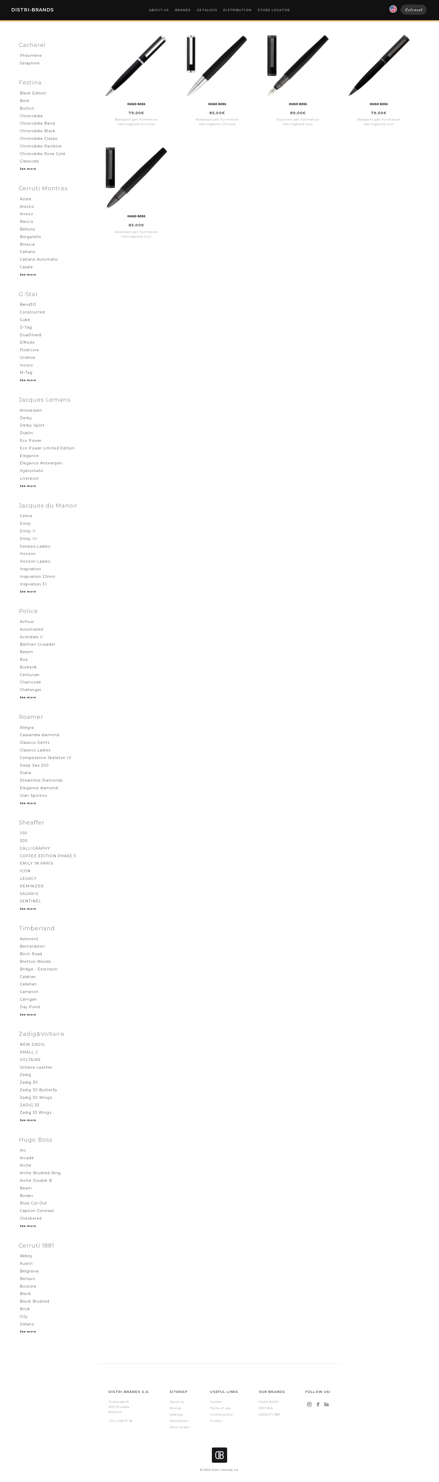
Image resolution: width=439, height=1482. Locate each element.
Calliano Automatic (39, 259)
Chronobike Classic (39, 138)
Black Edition (33, 93)
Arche (26, 1165)
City (24, 1316)
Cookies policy (221, 1414)
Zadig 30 (29, 1082)
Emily (25, 523)
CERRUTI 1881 (269, 1414)
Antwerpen (31, 410)
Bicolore (28, 1286)
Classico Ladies (35, 750)
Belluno (27, 229)
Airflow (27, 621)
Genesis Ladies (35, 546)
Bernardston (32, 946)
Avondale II (31, 637)
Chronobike (31, 116)
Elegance (29, 455)
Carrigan (28, 999)
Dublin (26, 433)
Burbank (28, 667)
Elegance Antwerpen (41, 463)
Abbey (26, 1256)
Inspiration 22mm (37, 576)
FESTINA (266, 1408)
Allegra (27, 727)
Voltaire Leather (36, 1067)
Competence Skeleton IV (45, 757)
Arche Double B (36, 1180)
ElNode (27, 342)
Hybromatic (32, 470)
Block (25, 1293)
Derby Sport (32, 425)
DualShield (30, 335)
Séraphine (30, 63)
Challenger (31, 689)
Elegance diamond (39, 788)
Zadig (26, 1074)
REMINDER (32, 886)
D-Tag (26, 327)
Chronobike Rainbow (41, 146)
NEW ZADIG (32, 1044)
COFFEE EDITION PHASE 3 (48, 856)
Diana (26, 772)
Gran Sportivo (34, 795)
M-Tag (26, 372)
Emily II (28, 531)
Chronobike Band (37, 123)
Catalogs (207, 10)
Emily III (28, 538)
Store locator (274, 10)
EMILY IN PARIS (36, 863)
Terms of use (220, 1408)
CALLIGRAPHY (35, 848)
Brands (183, 10)
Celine (26, 516)
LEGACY (28, 878)
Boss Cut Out (33, 1203)
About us (159, 10)
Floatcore (29, 350)
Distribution (237, 10)
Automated (31, 629)
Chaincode (30, 682)
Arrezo (26, 214)
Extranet (413, 10)
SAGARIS (29, 893)
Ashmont (29, 939)
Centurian (30, 674)
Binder (26, 1195)
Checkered (31, 1218)
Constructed (32, 312)
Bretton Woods (35, 961)
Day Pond (30, 1007)
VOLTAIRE (30, 1059)
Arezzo (27, 206)
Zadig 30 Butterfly (38, 1090)
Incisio (26, 365)
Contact (216, 1402)
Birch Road (31, 954)
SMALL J (29, 1052)
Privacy (216, 1421)
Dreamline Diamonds (41, 780)
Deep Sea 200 (34, 765)
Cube (25, 319)
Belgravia (29, 1271)
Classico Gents (35, 742)
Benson (27, 1278)
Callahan (28, 984)
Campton (29, 991)
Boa (24, 659)
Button (27, 108)
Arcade (27, 1158)
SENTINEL (30, 901)
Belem (26, 652)
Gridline (27, 357)
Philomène (31, 55)
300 (24, 840)
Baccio (27, 221)
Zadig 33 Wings (36, 1112)
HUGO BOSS (268, 1402)
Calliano (28, 251)
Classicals (29, 161)
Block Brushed (35, 1301)
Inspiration (30, 569)
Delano (27, 1324)
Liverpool (29, 478)
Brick (25, 1309)
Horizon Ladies (35, 561)
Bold (24, 100)
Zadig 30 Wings (36, 1097)
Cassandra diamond (39, 735)
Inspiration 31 (33, 584)
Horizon (28, 553)
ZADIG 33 (29, 1105)
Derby (26, 418)
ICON (25, 871)
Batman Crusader (37, 644)
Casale (26, 267)
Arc (23, 1150)
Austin (26, 1263)
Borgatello (30, 236)
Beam (26, 1188)
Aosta (26, 199)
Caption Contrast (37, 1210)
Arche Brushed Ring (40, 1173)
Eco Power (31, 440)
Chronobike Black (37, 131)
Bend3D (28, 304)
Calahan (28, 976)
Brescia (27, 244)
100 (23, 833)
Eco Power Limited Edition (47, 448)
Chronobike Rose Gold (42, 153)
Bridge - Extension (39, 969)
